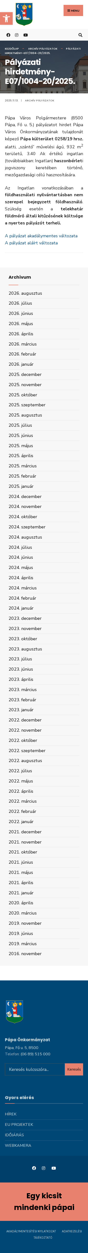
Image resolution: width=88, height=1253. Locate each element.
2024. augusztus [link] (25, 537)
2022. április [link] (21, 791)
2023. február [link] (22, 700)
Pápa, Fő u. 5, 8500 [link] (21, 1047)
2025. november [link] (25, 385)
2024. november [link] (25, 506)
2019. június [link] (21, 933)
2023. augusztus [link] (25, 649)
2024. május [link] (21, 567)
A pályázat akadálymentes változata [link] (41, 236)
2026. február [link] (22, 354)
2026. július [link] (20, 303)
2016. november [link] (25, 954)
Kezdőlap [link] (12, 49)
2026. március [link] (23, 344)
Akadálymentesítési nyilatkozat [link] (31, 1231)
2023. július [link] (20, 659)
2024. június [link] (21, 557)
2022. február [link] (22, 811)
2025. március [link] (23, 466)
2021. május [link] (21, 872)
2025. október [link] (23, 395)
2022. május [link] (21, 781)
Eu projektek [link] (19, 1124)
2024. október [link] (23, 517)
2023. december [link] (25, 618)
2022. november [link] (25, 730)
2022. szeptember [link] (27, 751)
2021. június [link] (21, 862)
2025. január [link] (21, 486)
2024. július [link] (20, 547)
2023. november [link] (25, 628)
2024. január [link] (21, 608)
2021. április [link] (21, 883)
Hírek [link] (10, 1114)
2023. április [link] (21, 679)
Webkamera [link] (18, 1145)
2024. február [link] (22, 598)
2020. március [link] (23, 913)
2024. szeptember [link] (27, 527)
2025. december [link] (25, 374)
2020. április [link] (21, 903)
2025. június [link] (21, 435)
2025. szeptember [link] (27, 405)
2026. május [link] (21, 324)
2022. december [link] (25, 720)
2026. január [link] (21, 364)
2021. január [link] (21, 893)
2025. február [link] (22, 476)
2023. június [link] (21, 669)
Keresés (74, 1069)
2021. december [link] (25, 832)
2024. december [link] (25, 496)
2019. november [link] (25, 923)
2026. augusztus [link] (25, 293)
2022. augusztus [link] (25, 761)
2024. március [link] (23, 588)
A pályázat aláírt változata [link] (31, 243)
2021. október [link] (23, 852)
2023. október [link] (23, 639)
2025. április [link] (21, 456)
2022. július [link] (20, 771)
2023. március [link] (23, 690)
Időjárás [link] (14, 1135)
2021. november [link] (25, 842)
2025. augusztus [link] (25, 415)
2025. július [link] (20, 425)
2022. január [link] (21, 822)
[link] (6, 18)
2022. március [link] (23, 801)
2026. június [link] (21, 313)
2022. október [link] (23, 740)
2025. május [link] (21, 446)
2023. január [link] (21, 710)
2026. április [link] (21, 334)
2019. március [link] (23, 944)
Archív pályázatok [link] (42, 49)
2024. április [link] (21, 578)
